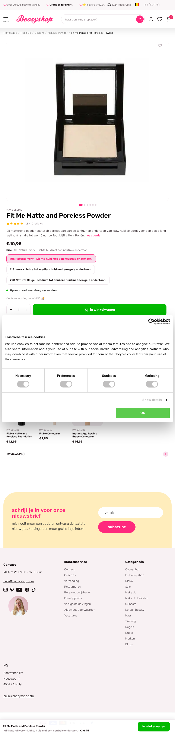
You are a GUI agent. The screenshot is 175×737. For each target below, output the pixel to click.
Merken (130, 638)
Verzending (71, 581)
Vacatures (70, 615)
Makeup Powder (58, 32)
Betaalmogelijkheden (77, 592)
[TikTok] (34, 590)
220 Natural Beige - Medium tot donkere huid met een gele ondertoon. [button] (58, 280)
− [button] (11, 309)
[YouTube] (19, 590)
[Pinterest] (12, 590)
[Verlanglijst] (160, 46)
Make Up (25, 32)
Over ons (70, 575)
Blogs (129, 644)
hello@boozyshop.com (18, 581)
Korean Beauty (134, 609)
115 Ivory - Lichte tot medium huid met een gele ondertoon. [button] (50, 269)
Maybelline (14, 209)
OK (142, 413)
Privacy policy (73, 598)
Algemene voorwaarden (79, 609)
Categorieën (134, 562)
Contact (69, 569)
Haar (128, 615)
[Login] (150, 19)
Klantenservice (75, 562)
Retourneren (72, 586)
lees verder (94, 235)
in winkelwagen (153, 726)
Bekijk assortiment (5, 18)
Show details (152, 400)
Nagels (129, 627)
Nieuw (129, 581)
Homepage (10, 32)
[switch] (66, 384)
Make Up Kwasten (136, 598)
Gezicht (39, 32)
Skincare (130, 604)
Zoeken (140, 19)
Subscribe (117, 527)
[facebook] (27, 590)
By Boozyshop (134, 575)
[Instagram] (5, 590)
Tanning (130, 621)
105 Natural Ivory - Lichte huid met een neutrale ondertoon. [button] (51, 258)
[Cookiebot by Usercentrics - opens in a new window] (151, 321)
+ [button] (26, 309)
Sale (128, 586)
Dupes (129, 632)
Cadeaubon (132, 569)
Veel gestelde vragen (77, 604)
